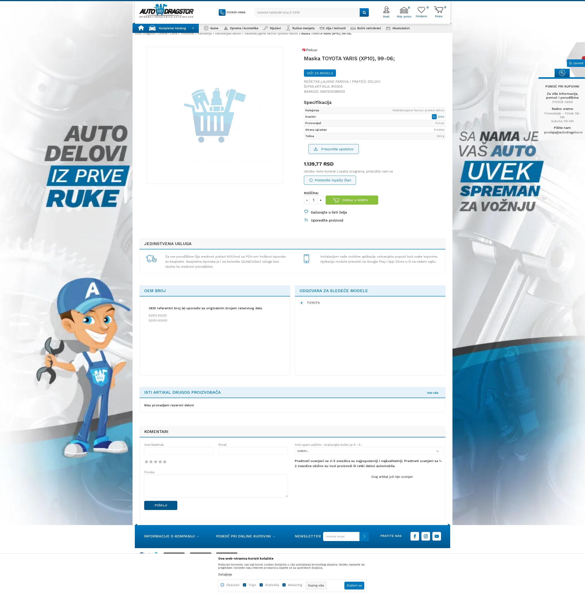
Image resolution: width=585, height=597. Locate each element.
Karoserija (204, 33)
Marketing (295, 585)
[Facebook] (415, 536)
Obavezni (232, 585)
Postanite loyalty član (333, 180)
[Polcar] (311, 51)
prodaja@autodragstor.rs (563, 132)
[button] (312, 12)
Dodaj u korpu (355, 200)
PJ (435, 116)
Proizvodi (187, 33)
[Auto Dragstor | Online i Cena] (166, 10)
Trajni (252, 585)
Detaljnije (225, 574)
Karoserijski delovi (228, 33)
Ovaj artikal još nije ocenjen (392, 476)
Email (222, 444)
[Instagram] (426, 536)
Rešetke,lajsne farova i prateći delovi (271, 33)
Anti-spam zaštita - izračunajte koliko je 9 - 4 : (328, 444)
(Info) (441, 116)
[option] (214, 115)
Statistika (272, 585)
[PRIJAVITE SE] (345, 538)
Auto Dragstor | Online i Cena (156, 33)
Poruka (149, 472)
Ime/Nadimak (154, 444)
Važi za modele (320, 73)
